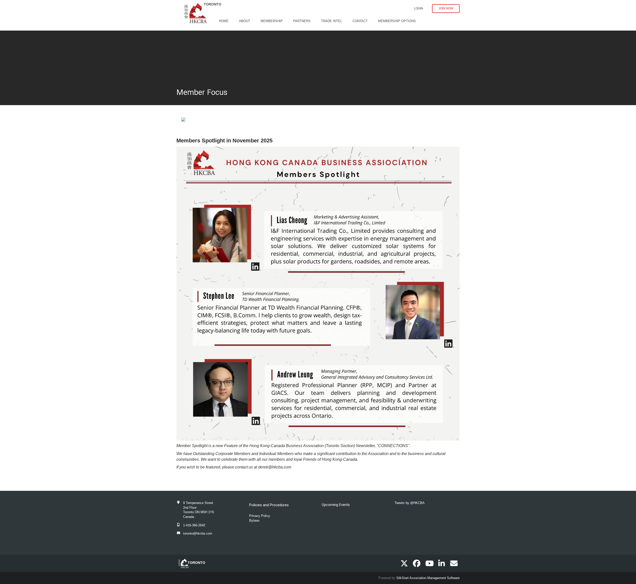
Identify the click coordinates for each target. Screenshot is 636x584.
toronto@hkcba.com (197, 533)
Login (418, 8)
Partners (302, 21)
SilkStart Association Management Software (428, 578)
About (244, 21)
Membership (272, 21)
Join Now (445, 8)
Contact (360, 21)
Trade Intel (331, 21)
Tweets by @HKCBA (410, 503)
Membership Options (397, 21)
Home (224, 21)
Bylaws (254, 520)
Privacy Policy (259, 516)
